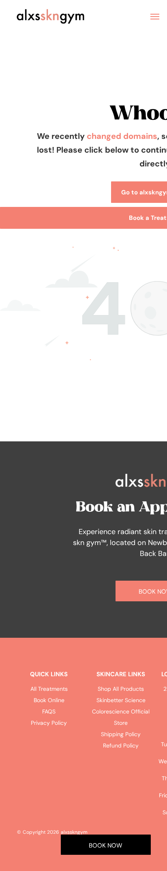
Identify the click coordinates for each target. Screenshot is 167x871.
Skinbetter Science (121, 700)
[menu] (155, 17)
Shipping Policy (121, 734)
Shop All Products (121, 688)
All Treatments (49, 688)
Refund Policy (121, 745)
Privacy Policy (49, 722)
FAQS (49, 711)
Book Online (49, 700)
